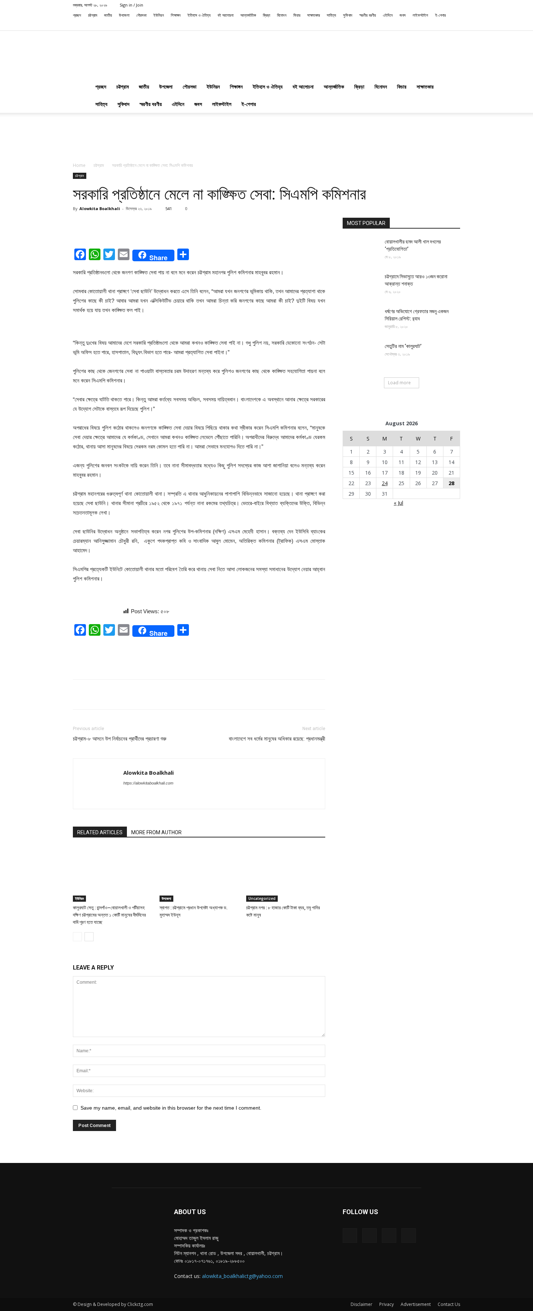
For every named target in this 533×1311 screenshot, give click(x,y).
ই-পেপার (440, 15)
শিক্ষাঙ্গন (176, 15)
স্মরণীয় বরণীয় (367, 15)
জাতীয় (108, 15)
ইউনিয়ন (158, 15)
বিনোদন (281, 15)
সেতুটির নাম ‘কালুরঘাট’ (403, 346)
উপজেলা (124, 15)
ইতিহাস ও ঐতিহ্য (199, 15)
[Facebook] (418, 25)
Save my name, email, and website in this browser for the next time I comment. (170, 1108)
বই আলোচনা (226, 15)
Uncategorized (262, 898)
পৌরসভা (141, 15)
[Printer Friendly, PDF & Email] (97, 615)
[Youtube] (454, 25)
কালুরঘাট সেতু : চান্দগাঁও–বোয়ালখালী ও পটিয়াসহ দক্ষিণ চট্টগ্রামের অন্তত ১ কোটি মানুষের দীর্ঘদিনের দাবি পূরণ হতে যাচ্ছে (109, 915)
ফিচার (296, 15)
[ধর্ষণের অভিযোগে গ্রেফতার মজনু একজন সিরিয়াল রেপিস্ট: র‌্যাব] (361, 320)
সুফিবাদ (347, 15)
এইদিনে (388, 15)
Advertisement (416, 1304)
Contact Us (449, 1304)
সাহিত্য (331, 15)
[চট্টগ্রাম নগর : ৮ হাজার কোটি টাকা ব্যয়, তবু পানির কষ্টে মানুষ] (285, 874)
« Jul (398, 502)
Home (79, 165)
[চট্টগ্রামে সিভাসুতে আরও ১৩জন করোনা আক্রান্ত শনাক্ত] (361, 285)
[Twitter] (442, 25)
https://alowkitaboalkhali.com (148, 783)
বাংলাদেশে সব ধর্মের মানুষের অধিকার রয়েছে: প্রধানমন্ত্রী (277, 739)
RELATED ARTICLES (100, 832)
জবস (403, 15)
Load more (399, 383)
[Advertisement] (266, 138)
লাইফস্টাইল (420, 15)
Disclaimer (361, 1304)
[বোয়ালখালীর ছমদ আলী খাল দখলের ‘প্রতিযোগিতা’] (361, 250)
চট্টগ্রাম (92, 15)
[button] (407, 25)
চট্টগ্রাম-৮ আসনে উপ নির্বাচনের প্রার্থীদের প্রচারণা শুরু (119, 739)
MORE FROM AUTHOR (156, 832)
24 (385, 483)
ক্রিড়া (266, 15)
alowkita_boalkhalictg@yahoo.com (242, 1276)
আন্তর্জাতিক (248, 15)
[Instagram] (430, 25)
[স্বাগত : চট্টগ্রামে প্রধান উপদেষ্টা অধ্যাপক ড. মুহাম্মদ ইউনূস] (199, 874)
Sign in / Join (131, 5)
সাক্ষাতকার (313, 15)
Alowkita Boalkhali (99, 208)
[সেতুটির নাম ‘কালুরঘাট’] (361, 355)
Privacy (386, 1304)
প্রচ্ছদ (77, 15)
